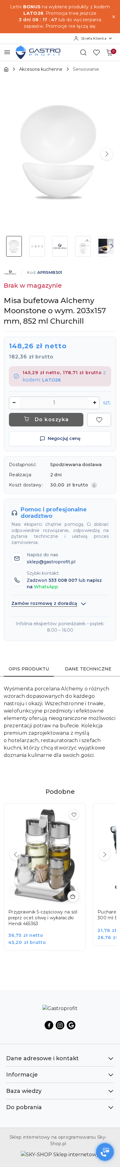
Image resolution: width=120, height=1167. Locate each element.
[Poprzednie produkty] (15, 855)
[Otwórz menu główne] (7, 52)
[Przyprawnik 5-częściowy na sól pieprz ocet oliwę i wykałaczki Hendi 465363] (49, 881)
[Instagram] (60, 1025)
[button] (106, 154)
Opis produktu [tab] (29, 669)
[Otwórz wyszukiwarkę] (83, 52)
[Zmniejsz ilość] (13, 403)
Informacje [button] (22, 1074)
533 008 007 (63, 580)
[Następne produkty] (104, 855)
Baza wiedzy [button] (24, 1091)
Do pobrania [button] (24, 1107)
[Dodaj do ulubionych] (99, 419)
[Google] (71, 1025)
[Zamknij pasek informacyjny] (113, 16)
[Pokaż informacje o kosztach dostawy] (94, 485)
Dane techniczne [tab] (88, 669)
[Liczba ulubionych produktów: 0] (96, 52)
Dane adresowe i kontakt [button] (42, 1058)
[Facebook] (49, 1025)
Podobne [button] (60, 791)
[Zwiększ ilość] (94, 403)
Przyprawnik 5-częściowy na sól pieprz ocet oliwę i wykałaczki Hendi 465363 (42, 917)
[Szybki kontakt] (105, 1152)
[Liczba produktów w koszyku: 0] (109, 52)
